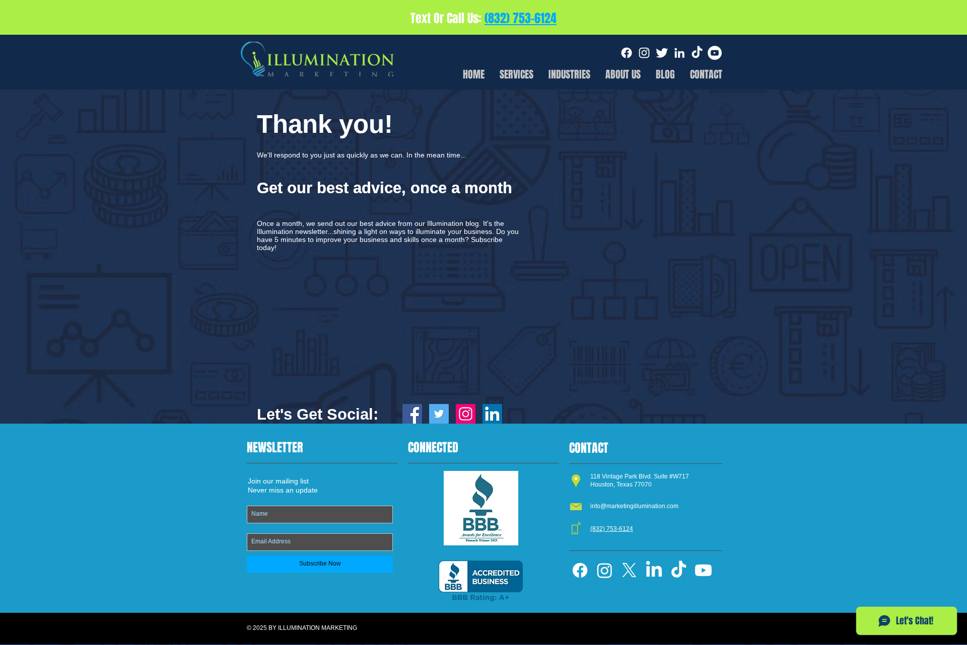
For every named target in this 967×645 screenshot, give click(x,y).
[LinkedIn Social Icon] (492, 414)
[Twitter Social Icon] (439, 414)
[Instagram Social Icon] (465, 414)
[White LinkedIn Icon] (679, 53)
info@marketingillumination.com (634, 506)
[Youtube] (703, 570)
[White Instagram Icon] (644, 53)
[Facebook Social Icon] (412, 414)
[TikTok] (697, 53)
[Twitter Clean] (662, 53)
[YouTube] (715, 53)
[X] (629, 570)
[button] (569, 72)
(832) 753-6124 (521, 18)
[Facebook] (626, 53)
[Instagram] (604, 570)
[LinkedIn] (654, 570)
